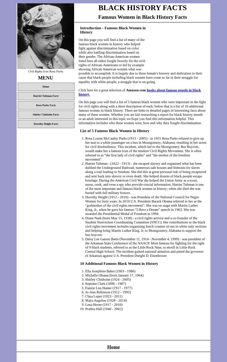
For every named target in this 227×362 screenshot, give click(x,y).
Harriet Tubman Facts (45, 95)
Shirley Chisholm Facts (46, 114)
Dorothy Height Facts (46, 123)
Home (46, 86)
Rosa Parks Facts (46, 105)
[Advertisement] (176, 47)
